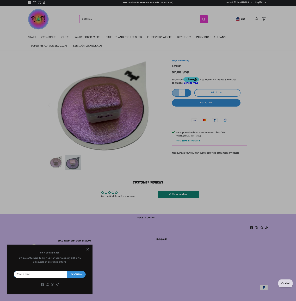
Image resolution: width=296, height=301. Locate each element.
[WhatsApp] (52, 284)
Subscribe (76, 274)
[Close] (87, 249)
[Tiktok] (57, 284)
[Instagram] (47, 284)
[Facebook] (42, 284)
